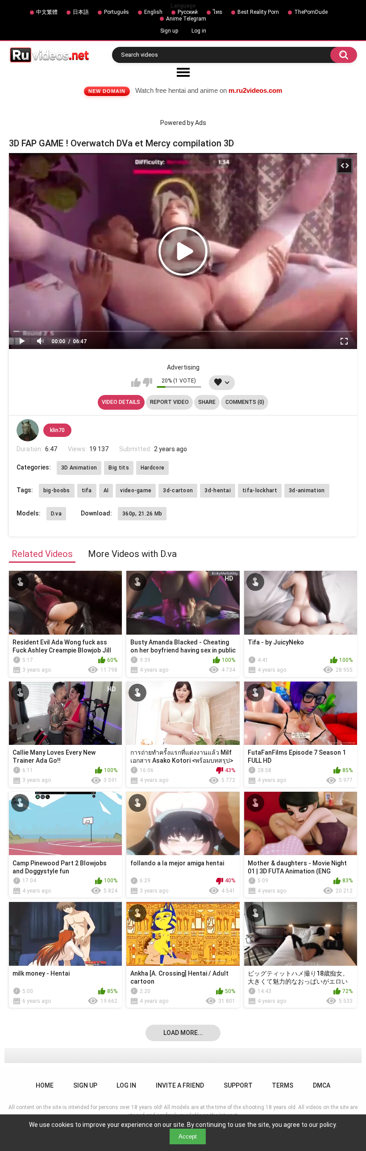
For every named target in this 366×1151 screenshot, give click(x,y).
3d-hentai (217, 490)
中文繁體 (47, 12)
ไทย (217, 12)
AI (106, 490)
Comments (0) (244, 402)
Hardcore (152, 468)
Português (116, 12)
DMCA (321, 1085)
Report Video (169, 402)
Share (207, 402)
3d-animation (307, 490)
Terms (282, 1085)
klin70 (57, 430)
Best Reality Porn (258, 12)
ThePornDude (311, 12)
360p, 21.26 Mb (142, 514)
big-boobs (56, 490)
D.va (56, 514)
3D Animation (79, 468)
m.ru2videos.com (255, 90)
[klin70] (28, 430)
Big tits (118, 468)
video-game (135, 490)
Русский (188, 12)
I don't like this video (147, 382)
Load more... (183, 1032)
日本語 (81, 12)
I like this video (136, 382)
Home (45, 1085)
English (153, 12)
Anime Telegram (186, 19)
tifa (87, 490)
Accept (188, 1136)
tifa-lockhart (259, 490)
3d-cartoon (178, 490)
